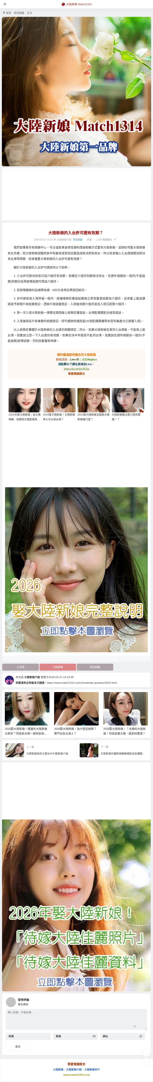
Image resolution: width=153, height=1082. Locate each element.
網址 (105, 1036)
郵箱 (58, 1036)
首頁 (8, 12)
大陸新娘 (58, 667)
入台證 (20, 667)
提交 (18, 1046)
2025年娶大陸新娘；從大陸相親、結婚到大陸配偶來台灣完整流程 (25, 419)
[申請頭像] (143, 1001)
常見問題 (19, 12)
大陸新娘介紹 (32, 677)
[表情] (141, 1027)
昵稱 (11, 1036)
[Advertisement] (76, 194)
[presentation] (127, 698)
